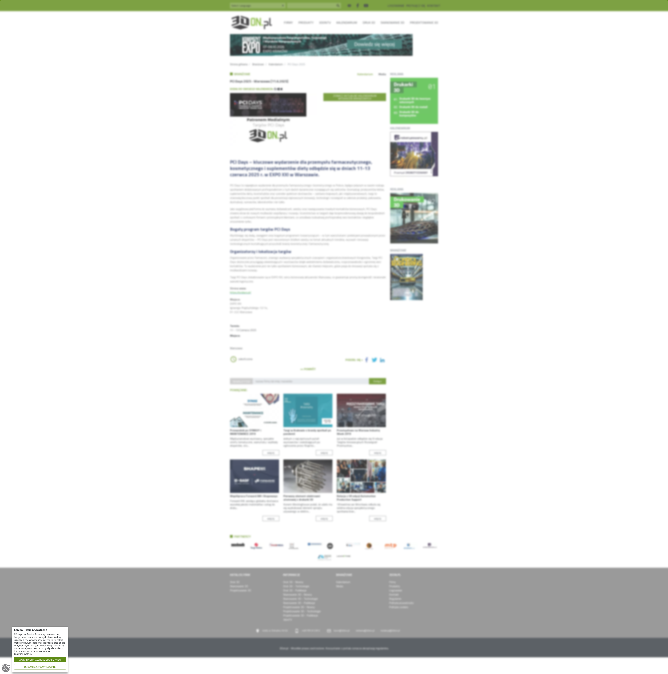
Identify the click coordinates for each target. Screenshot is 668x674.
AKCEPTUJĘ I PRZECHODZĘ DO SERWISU (40, 659)
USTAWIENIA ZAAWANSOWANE (40, 667)
